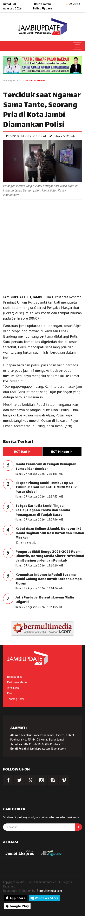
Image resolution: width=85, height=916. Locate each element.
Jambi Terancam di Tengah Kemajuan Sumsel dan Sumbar (45, 467)
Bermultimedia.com (49, 891)
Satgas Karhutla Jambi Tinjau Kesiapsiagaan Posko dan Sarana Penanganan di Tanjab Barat (42, 510)
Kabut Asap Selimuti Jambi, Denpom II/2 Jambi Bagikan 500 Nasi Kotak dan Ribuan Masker (49, 533)
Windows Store (47, 898)
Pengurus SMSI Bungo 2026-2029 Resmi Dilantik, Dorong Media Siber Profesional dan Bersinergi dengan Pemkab (49, 556)
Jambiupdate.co (12, 80)
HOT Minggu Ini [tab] (62, 451)
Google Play (19, 906)
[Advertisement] (42, 246)
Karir (10, 693)
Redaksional (14, 677)
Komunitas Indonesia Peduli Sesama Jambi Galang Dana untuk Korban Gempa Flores (48, 579)
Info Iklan (13, 688)
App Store (18, 898)
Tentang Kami (15, 699)
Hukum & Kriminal (35, 80)
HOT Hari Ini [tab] (22, 451)
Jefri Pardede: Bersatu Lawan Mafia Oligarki (44, 600)
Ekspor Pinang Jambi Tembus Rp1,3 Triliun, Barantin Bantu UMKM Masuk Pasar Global (46, 487)
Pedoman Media (17, 682)
